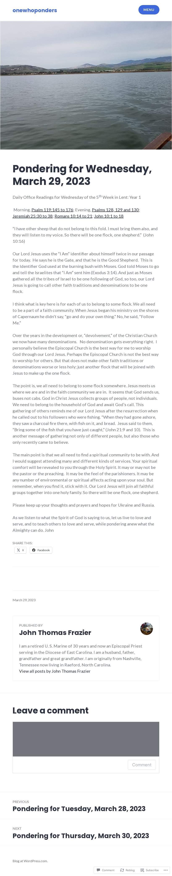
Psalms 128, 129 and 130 (115, 209)
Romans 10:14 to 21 (73, 215)
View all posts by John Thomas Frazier (55, 670)
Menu (148, 10)
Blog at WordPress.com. (30, 861)
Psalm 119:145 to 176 (52, 209)
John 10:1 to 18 (109, 215)
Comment (141, 764)
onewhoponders (35, 10)
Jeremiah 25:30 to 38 (33, 215)
